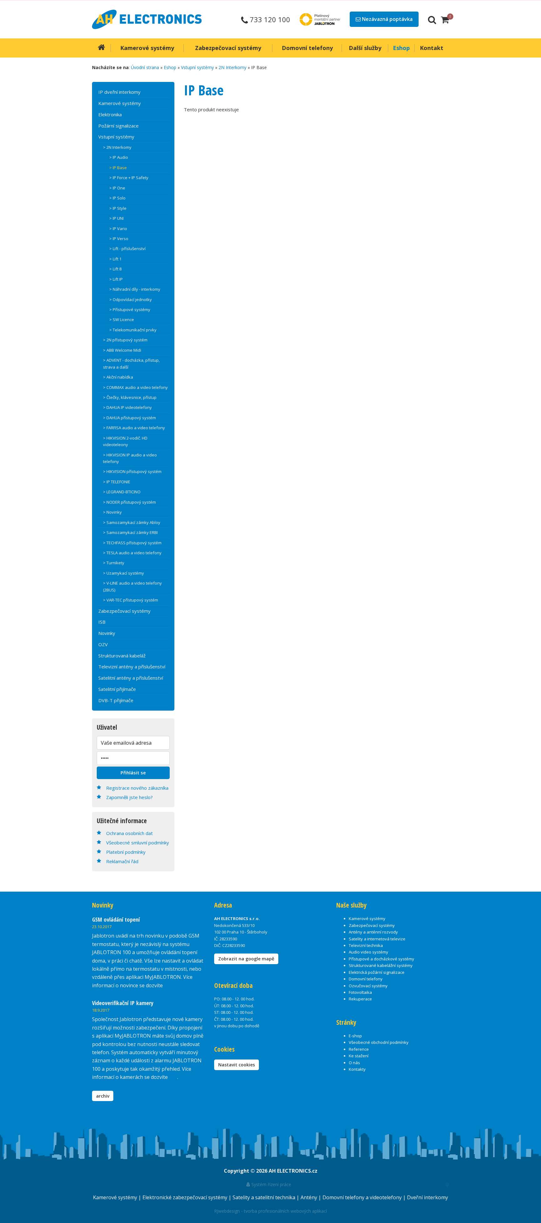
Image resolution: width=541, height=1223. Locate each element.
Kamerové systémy (119, 103)
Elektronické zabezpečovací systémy (185, 1197)
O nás (354, 1062)
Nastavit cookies (236, 1065)
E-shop (355, 1036)
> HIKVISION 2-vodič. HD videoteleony (125, 441)
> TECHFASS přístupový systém (132, 543)
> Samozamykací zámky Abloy (131, 522)
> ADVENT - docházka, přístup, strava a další (131, 363)
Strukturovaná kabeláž (122, 655)
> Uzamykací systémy (123, 573)
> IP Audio (118, 157)
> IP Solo (117, 198)
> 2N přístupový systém (125, 340)
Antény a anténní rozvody (373, 932)
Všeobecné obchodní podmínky (379, 1042)
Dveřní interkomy (427, 1197)
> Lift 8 (115, 269)
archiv (102, 1096)
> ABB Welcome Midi (122, 350)
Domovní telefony (366, 979)
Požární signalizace (118, 126)
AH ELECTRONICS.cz (293, 1170)
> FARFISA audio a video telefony (134, 427)
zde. (168, 985)
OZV (103, 644)
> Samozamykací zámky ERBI (130, 532)
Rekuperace (360, 999)
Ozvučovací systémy (368, 986)
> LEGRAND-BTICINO (122, 492)
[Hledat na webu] (432, 19)
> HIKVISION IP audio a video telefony (130, 458)
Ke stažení (358, 1056)
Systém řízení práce (270, 1184)
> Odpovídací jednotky (130, 299)
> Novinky (112, 512)
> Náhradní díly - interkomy (134, 289)
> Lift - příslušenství (127, 248)
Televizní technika (366, 945)
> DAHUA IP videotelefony (127, 407)
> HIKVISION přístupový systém (132, 471)
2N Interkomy (232, 67)
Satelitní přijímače (117, 689)
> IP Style (117, 208)
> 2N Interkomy (117, 147)
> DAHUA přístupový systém (129, 417)
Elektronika (110, 114)
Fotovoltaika (360, 992)
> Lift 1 (115, 259)
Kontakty (357, 1069)
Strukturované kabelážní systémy (381, 965)
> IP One (117, 188)
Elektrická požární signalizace (376, 972)
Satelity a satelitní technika (264, 1197)
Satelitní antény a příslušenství (130, 678)
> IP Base (118, 167)
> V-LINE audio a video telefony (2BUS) (132, 586)
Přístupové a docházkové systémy (381, 959)
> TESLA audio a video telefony (132, 553)
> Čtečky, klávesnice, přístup (130, 397)
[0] (445, 19)
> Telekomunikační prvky (133, 330)
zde (173, 1077)
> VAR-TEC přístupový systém (130, 600)
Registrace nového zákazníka (137, 788)
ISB (102, 622)
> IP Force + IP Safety (128, 177)
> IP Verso (118, 238)
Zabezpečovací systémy (124, 611)
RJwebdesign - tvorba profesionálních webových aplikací (270, 1211)
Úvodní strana (145, 67)
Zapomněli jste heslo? (129, 797)
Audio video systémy (368, 952)
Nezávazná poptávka (387, 19)
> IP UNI (116, 218)
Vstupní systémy (197, 67)
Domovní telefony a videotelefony (362, 1197)
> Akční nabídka (118, 377)
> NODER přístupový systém (129, 502)
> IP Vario (118, 228)
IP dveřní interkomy (119, 92)
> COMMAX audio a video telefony (135, 387)
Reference (359, 1049)
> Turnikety (113, 563)
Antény (309, 1197)
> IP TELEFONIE (116, 482)
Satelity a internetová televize (377, 939)
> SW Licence (121, 319)
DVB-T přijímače (115, 700)
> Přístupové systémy (129, 309)
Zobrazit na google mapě (246, 959)
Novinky (106, 633)
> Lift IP (116, 279)
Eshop (170, 67)
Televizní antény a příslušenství (131, 666)
